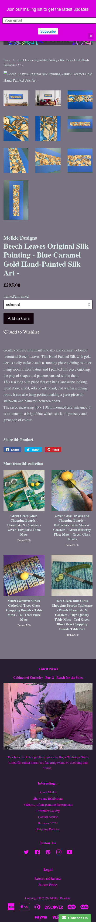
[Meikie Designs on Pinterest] (48, 853)
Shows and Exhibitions (48, 798)
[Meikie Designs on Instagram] (58, 853)
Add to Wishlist (23, 332)
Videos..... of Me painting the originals (48, 804)
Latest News (48, 668)
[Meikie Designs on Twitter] (26, 853)
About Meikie (48, 792)
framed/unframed (16, 296)
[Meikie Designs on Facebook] (37, 853)
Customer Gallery (48, 811)
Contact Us (77, 918)
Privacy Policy (48, 884)
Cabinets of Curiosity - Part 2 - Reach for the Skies (48, 677)
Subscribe (48, 31)
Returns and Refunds (48, 878)
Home (6, 60)
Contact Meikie (48, 817)
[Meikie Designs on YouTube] (69, 853)
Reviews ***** (48, 823)
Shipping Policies (48, 829)
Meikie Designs (60, 898)
